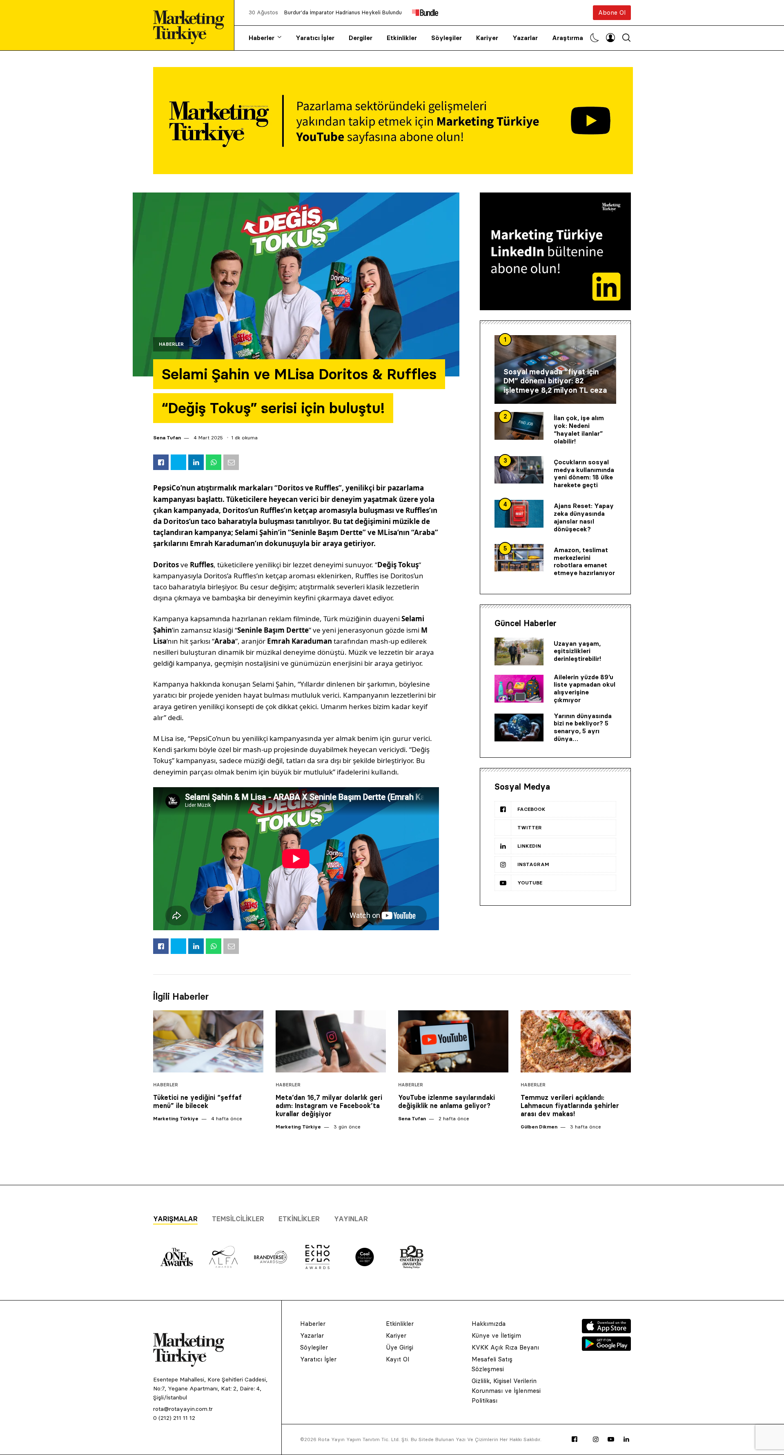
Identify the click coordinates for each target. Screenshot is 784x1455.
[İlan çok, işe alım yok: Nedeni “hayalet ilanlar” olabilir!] (518, 426)
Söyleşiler (446, 38)
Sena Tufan (167, 437)
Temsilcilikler (238, 1219)
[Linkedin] (626, 1439)
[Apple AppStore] (606, 1331)
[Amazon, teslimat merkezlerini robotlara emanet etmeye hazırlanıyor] (518, 558)
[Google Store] (606, 1348)
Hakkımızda (489, 1323)
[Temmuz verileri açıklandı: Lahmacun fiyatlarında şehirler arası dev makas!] (576, 1041)
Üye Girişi (399, 1347)
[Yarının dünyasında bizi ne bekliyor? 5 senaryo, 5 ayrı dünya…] (518, 727)
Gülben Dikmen (539, 1127)
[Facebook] (574, 1439)
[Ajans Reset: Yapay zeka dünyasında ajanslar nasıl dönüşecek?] (518, 514)
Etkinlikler (402, 38)
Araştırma (567, 38)
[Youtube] (610, 1439)
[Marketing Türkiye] (192, 25)
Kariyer (487, 38)
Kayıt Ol (397, 1359)
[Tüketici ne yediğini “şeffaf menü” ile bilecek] (208, 1041)
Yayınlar (351, 1219)
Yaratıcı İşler (315, 38)
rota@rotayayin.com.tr (183, 1408)
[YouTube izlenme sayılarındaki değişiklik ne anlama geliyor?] (453, 1041)
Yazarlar (525, 38)
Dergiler (360, 38)
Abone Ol (612, 12)
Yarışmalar (175, 1219)
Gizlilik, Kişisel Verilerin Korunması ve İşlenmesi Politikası (506, 1390)
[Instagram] (595, 1439)
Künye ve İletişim (496, 1335)
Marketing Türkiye (175, 1118)
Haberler (261, 38)
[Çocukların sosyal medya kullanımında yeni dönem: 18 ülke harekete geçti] (518, 470)
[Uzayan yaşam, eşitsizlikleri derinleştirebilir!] (518, 651)
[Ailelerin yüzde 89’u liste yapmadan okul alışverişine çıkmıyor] (518, 689)
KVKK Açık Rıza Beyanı (505, 1347)
